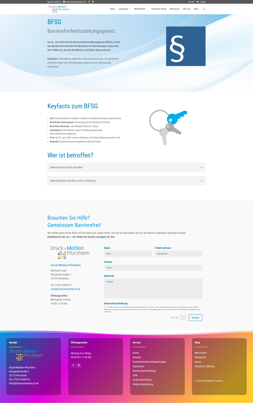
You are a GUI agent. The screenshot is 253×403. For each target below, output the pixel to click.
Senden (195, 317)
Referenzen (174, 9)
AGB (135, 375)
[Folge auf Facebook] (73, 365)
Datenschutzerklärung (115, 303)
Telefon (108, 262)
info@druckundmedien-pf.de (65, 289)
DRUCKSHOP (139, 9)
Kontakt (191, 2)
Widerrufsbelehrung (143, 384)
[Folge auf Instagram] (78, 365)
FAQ (196, 9)
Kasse (198, 361)
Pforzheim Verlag (158, 9)
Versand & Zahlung (205, 366)
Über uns (187, 9)
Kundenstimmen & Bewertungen (149, 361)
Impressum (138, 366)
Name (107, 248)
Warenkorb (200, 357)
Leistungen (123, 9)
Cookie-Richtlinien (142, 379)
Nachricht (109, 276)
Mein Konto (201, 352)
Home (112, 9)
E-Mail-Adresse (163, 248)
